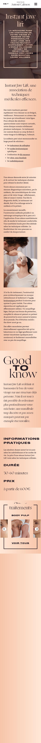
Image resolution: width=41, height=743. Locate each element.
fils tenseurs (25, 154)
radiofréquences (16, 161)
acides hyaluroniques (19, 148)
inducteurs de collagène (20, 145)
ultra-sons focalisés (18, 158)
